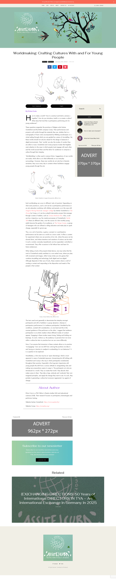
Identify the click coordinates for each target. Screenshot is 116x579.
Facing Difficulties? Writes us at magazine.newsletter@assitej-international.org (58, 2)
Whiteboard (65, 567)
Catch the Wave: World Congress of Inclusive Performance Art (91, 123)
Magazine (50, 61)
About (57, 5)
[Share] (50, 67)
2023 (47, 5)
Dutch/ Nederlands (36, 106)
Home (43, 5)
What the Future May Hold (91, 138)
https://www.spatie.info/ (51, 402)
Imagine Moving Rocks (33, 211)
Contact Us (63, 5)
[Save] (65, 67)
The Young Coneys (60, 223)
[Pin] (60, 67)
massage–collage (47, 211)
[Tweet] (54, 67)
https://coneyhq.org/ (42, 406)
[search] (100, 109)
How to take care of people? (92, 131)
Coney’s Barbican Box (55, 216)
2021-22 (52, 5)
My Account (71, 5)
